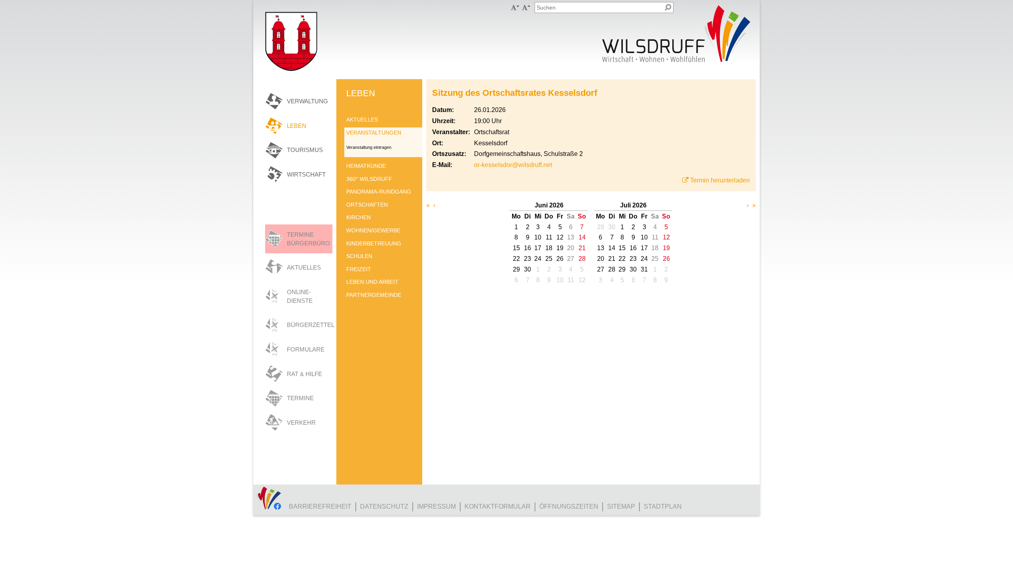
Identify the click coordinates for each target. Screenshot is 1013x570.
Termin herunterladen (720, 180)
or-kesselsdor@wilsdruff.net (513, 165)
